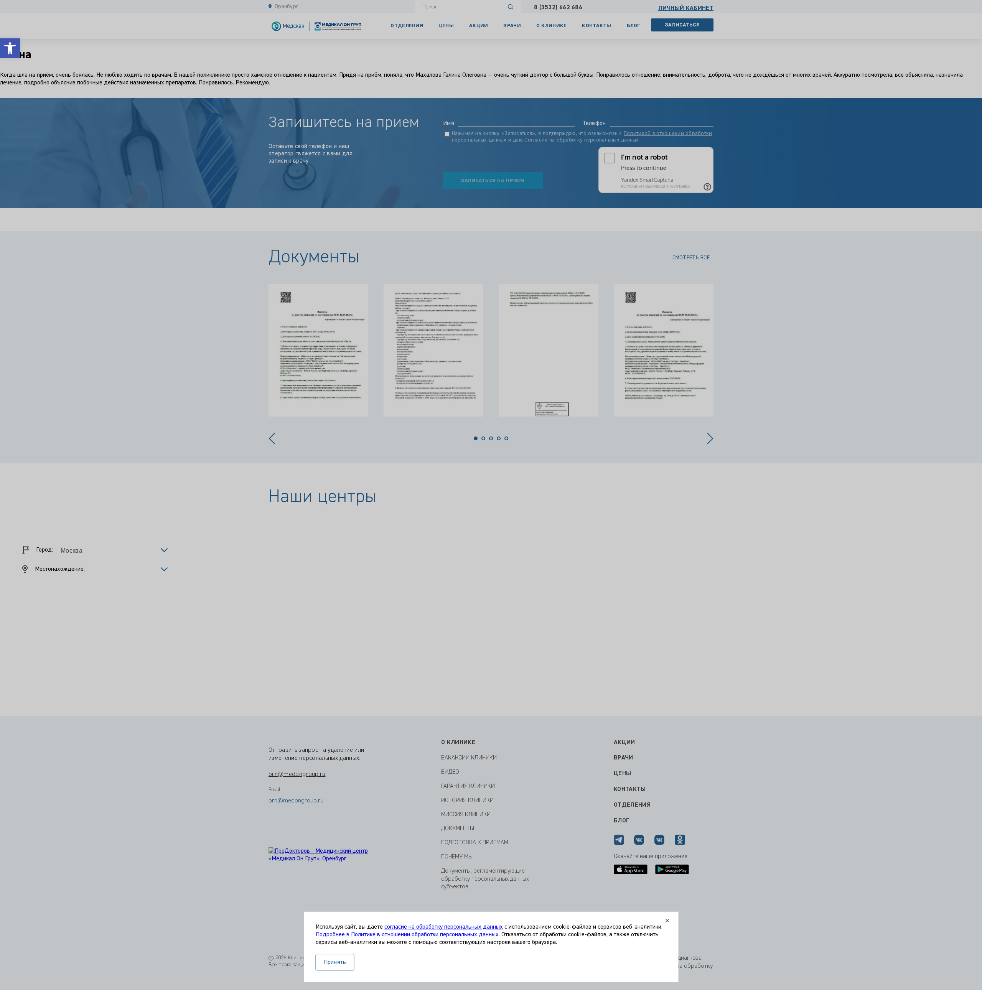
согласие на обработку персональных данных (443, 927)
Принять (335, 962)
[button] (10, 48)
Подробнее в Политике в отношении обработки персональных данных (407, 935)
